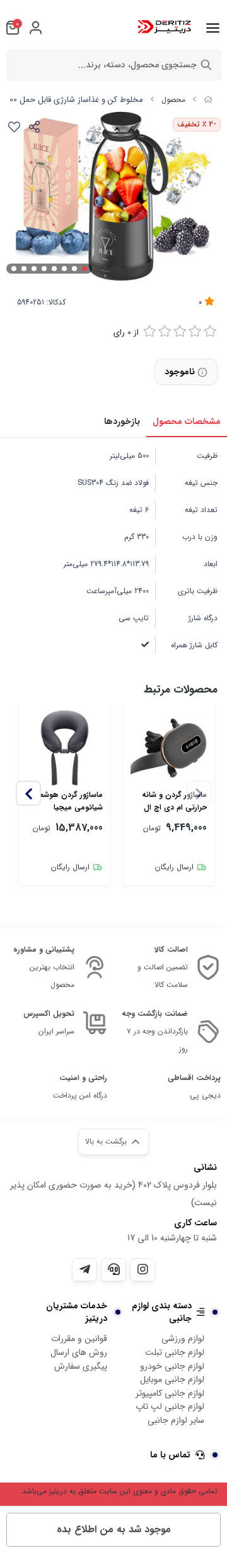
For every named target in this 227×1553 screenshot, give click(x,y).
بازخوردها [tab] (122, 421)
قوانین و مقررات (79, 1338)
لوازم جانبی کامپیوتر (170, 1393)
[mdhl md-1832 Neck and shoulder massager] (169, 748)
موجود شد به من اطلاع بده (114, 1529)
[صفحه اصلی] (208, 100)
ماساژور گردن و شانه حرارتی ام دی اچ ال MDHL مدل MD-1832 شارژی (171, 801)
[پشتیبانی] (113, 1269)
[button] (28, 793)
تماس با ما (170, 1455)
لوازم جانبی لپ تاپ (170, 1406)
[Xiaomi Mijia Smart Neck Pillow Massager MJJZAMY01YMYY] (64, 748)
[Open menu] (213, 27)
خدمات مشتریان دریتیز (76, 1312)
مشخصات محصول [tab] (187, 421)
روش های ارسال (78, 1352)
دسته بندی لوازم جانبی (162, 1312)
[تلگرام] (84, 1269)
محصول (173, 100)
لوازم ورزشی (182, 1338)
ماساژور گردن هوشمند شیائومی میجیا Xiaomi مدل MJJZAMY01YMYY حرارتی (68, 801)
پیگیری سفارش (80, 1366)
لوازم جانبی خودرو (172, 1366)
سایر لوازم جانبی (176, 1420)
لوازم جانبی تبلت (174, 1352)
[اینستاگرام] (142, 1269)
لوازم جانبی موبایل (172, 1379)
